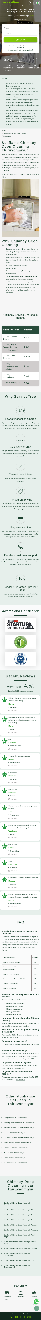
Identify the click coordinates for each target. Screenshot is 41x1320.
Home (4, 131)
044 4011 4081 (20, 1080)
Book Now (20, 40)
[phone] (31, 3)
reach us (35, 453)
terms (30, 45)
